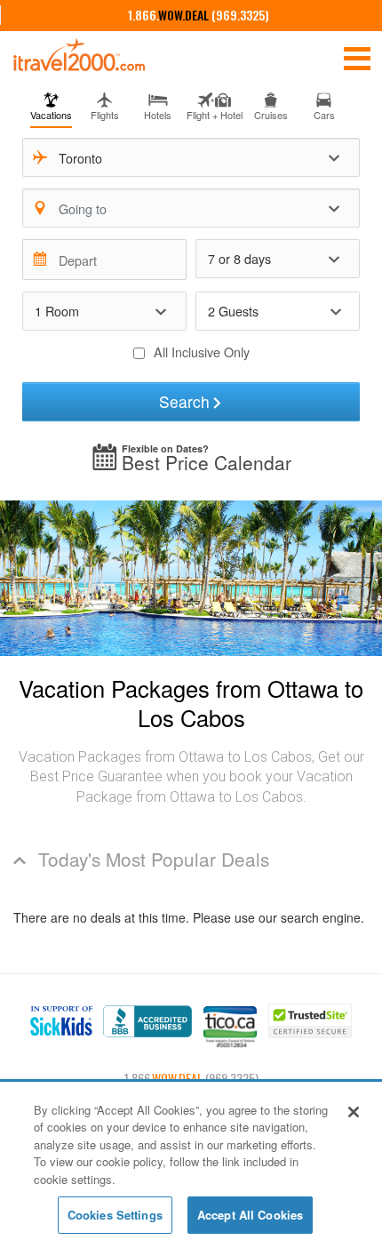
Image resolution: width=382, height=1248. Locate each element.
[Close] (353, 1112)
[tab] (51, 103)
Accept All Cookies (250, 1214)
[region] (191, 1166)
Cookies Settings (115, 1214)
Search (184, 401)
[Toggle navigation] (357, 57)
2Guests (233, 310)
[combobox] (191, 157)
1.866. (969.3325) (198, 14)
